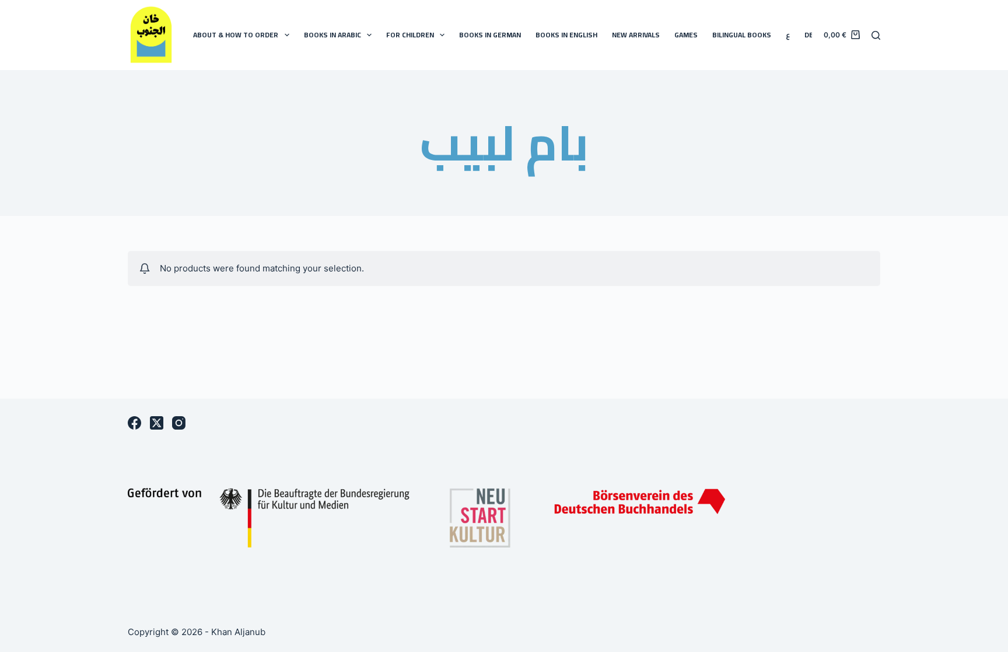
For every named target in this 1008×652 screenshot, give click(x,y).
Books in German (490, 34)
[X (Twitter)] (156, 423)
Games (686, 34)
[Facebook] (134, 423)
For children (410, 34)
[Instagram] (179, 423)
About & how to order (235, 34)
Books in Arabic (332, 34)
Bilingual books (741, 34)
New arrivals (636, 34)
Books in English (566, 34)
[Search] (876, 35)
